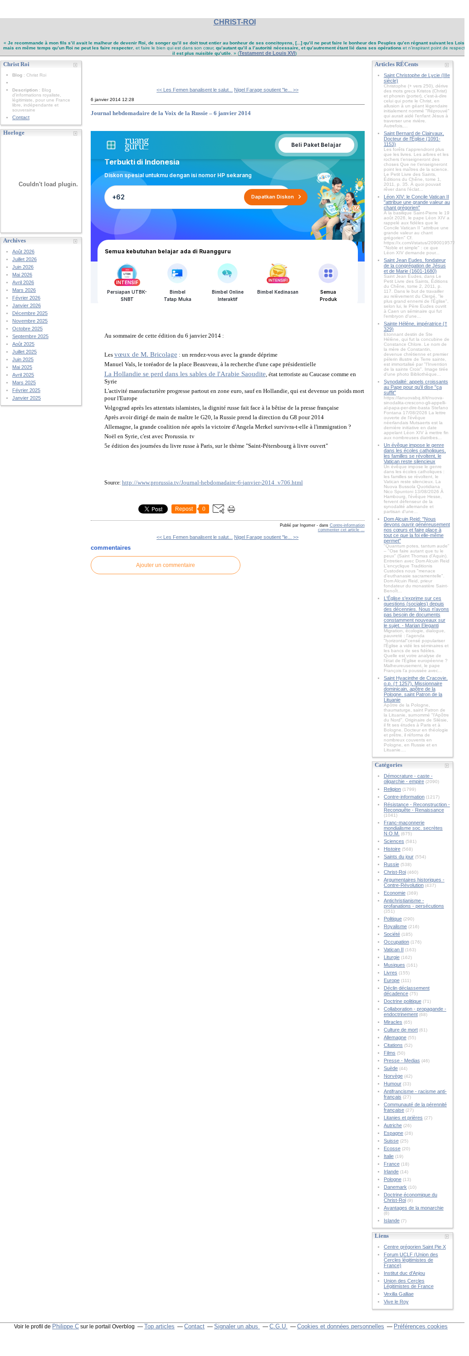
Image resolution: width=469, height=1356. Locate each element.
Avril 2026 (23, 282)
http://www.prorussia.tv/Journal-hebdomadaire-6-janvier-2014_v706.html (212, 482)
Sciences (394, 841)
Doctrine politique (402, 1001)
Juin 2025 (23, 359)
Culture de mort (401, 1029)
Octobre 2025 (27, 328)
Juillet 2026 (24, 259)
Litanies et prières (403, 1117)
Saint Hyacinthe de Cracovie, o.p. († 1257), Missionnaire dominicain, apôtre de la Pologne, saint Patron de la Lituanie (416, 688)
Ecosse (392, 1148)
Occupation (396, 941)
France (392, 1164)
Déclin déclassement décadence (407, 990)
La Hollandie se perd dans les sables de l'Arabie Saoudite (185, 374)
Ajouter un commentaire (165, 565)
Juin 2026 (23, 267)
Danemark (395, 1187)
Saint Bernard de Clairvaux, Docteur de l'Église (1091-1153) (414, 139)
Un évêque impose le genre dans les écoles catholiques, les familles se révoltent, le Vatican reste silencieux (415, 453)
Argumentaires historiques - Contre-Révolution (414, 882)
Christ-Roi (395, 872)
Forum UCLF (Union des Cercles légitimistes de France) (411, 1260)
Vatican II (394, 949)
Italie (389, 1156)
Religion (392, 789)
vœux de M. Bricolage (145, 354)
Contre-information (347, 525)
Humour (392, 1083)
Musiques (394, 965)
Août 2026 (23, 251)
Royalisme (395, 926)
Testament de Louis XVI (267, 53)
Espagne (393, 1133)
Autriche (393, 1125)
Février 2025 (26, 390)
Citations (393, 1045)
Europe (392, 980)
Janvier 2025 (26, 398)
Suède (391, 1068)
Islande (392, 1220)
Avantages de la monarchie (414, 1208)
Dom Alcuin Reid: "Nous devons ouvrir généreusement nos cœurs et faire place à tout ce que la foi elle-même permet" (417, 529)
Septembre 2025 (30, 336)
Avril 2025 (23, 375)
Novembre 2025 (30, 321)
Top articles (159, 1326)
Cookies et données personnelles (340, 1326)
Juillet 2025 (24, 351)
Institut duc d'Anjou (404, 1273)
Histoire (392, 849)
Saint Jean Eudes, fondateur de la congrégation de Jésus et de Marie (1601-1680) (415, 265)
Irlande (391, 1171)
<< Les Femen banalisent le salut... (194, 89)
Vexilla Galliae (399, 1294)
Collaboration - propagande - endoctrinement (415, 1011)
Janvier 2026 (26, 305)
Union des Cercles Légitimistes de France (409, 1283)
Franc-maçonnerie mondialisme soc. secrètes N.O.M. (413, 828)
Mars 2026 (24, 290)
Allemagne (395, 1037)
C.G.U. (278, 1326)
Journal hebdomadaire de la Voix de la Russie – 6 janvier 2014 (171, 113)
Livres (390, 972)
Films (390, 1053)
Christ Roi (112, 68)
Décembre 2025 (30, 313)
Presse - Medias (402, 1060)
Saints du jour (399, 856)
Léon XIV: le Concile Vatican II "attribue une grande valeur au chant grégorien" (417, 202)
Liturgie (392, 957)
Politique (393, 918)
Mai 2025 (22, 367)
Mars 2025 (24, 382)
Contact (20, 117)
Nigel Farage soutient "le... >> (266, 89)
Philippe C (65, 1326)
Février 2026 (26, 297)
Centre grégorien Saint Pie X (415, 1246)
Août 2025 (23, 344)
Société (392, 934)
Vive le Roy (396, 1301)
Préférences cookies (421, 1326)
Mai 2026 (22, 274)
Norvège (393, 1076)
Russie (391, 864)
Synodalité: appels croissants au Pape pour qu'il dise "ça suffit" (416, 387)
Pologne (392, 1179)
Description (25, 89)
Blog (17, 75)
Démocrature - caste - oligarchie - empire (408, 778)
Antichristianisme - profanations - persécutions (414, 903)
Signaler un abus (237, 1326)
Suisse (391, 1140)
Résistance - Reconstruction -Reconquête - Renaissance (417, 807)
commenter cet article (339, 530)
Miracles (393, 1022)
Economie (394, 893)
